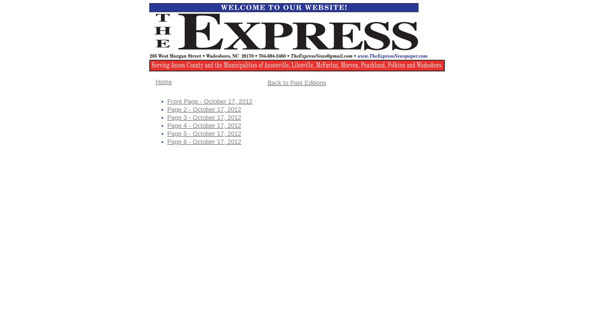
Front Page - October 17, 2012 (209, 101)
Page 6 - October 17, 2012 (204, 141)
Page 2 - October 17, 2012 (204, 109)
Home (164, 81)
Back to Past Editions (297, 82)
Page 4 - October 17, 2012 (204, 125)
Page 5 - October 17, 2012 (204, 133)
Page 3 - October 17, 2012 (204, 117)
